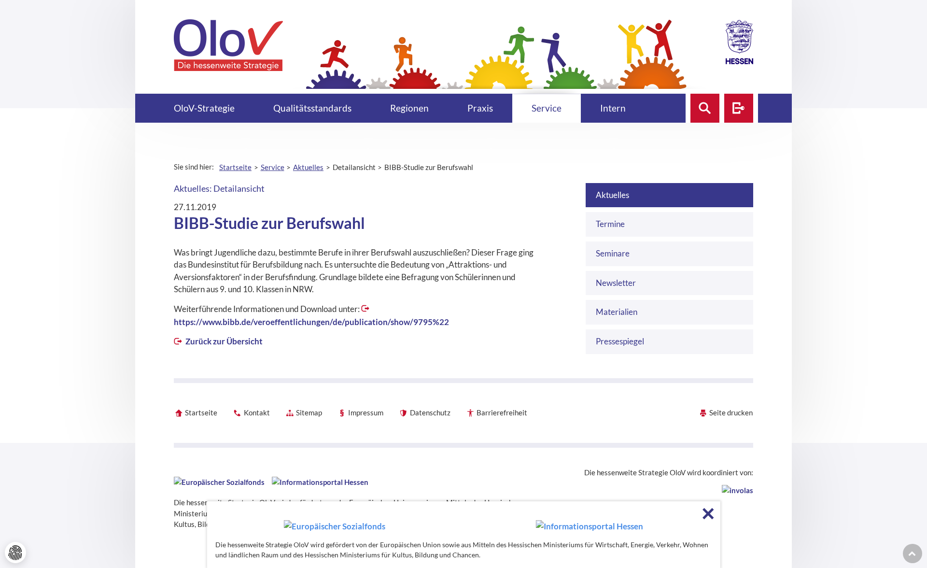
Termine (610, 224)
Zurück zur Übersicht (223, 341)
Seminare (613, 253)
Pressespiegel (620, 341)
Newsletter (616, 283)
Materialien (616, 312)
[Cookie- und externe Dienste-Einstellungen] (15, 552)
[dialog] (463, 534)
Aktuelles (612, 195)
